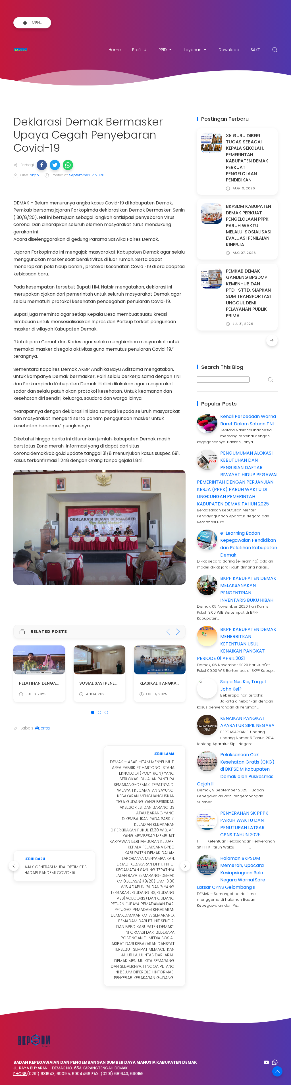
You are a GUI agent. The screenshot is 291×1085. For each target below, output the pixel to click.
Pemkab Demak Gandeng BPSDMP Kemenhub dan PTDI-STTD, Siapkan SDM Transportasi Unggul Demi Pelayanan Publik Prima (248, 293)
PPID (163, 50)
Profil (137, 50)
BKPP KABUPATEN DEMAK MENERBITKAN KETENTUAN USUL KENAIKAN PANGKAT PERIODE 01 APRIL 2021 (236, 644)
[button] (42, 165)
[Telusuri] (275, 49)
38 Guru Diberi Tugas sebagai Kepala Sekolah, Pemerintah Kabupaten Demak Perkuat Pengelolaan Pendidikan (247, 157)
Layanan (192, 50)
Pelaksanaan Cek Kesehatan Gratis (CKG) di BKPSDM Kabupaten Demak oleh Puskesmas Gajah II (236, 769)
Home (115, 50)
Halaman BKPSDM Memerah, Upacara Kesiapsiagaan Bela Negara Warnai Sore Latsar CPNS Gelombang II (231, 872)
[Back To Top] (277, 1071)
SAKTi (256, 50)
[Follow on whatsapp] (275, 1062)
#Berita (42, 728)
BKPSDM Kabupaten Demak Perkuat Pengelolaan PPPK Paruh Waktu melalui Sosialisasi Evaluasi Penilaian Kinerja (248, 225)
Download (229, 50)
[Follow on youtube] (266, 1062)
